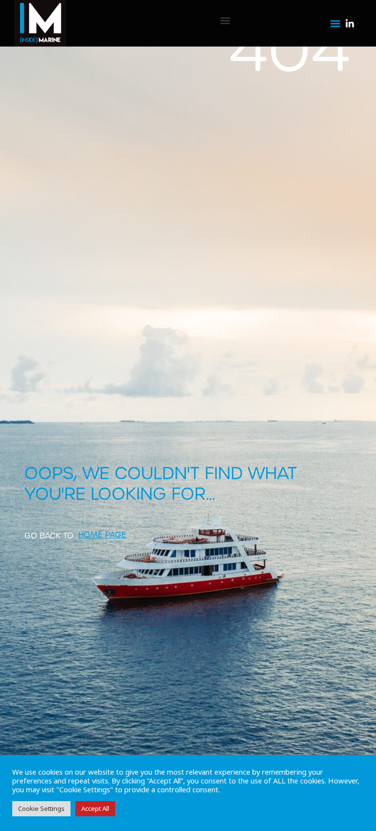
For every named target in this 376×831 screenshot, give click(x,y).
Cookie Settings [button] (41, 808)
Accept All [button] (95, 808)
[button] (225, 21)
